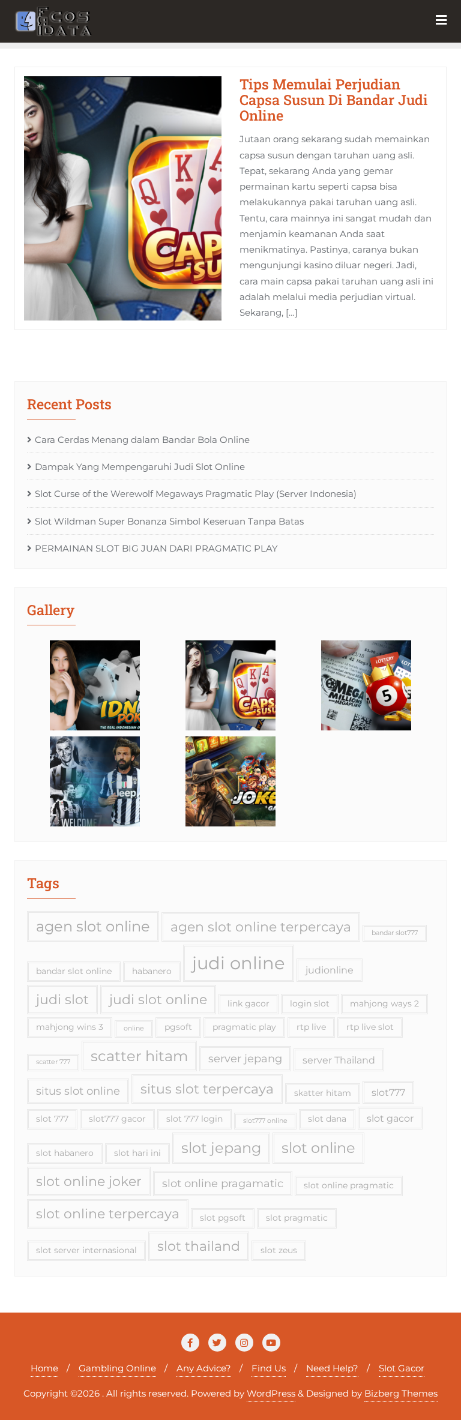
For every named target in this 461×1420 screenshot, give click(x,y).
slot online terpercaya (107, 1213)
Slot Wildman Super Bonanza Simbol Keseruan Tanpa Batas (169, 521)
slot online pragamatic (222, 1183)
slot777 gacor (117, 1119)
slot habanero (65, 1153)
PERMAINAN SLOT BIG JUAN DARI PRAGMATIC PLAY (156, 548)
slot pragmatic (297, 1218)
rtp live (311, 1027)
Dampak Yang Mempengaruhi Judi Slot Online (140, 466)
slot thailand (198, 1246)
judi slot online (158, 999)
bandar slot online (74, 971)
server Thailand (339, 1060)
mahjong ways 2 (384, 1003)
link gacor (248, 1003)
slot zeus (279, 1250)
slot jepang (221, 1148)
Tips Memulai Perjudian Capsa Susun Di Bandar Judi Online (334, 99)
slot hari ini (137, 1153)
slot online (318, 1148)
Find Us (269, 1368)
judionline (330, 970)
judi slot (62, 999)
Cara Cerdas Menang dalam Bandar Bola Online (142, 439)
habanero (152, 971)
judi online (238, 962)
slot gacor (390, 1118)
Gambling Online (117, 1368)
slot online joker (89, 1181)
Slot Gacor (401, 1368)
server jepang (245, 1058)
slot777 (388, 1092)
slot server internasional (86, 1250)
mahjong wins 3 (69, 1027)
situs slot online (78, 1091)
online (134, 1028)
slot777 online (265, 1121)
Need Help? (332, 1368)
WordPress (271, 1393)
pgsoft (178, 1027)
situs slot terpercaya (207, 1088)
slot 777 (52, 1119)
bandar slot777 (395, 933)
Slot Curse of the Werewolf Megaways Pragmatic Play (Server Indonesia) (196, 493)
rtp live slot (370, 1027)
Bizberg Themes (401, 1393)
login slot (310, 1003)
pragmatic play (244, 1027)
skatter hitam (322, 1093)
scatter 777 (53, 1062)
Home (44, 1368)
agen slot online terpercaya (260, 926)
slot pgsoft (223, 1218)
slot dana (327, 1119)
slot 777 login (194, 1119)
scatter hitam (139, 1056)
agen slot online (93, 926)
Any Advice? (203, 1368)
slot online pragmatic (349, 1185)
